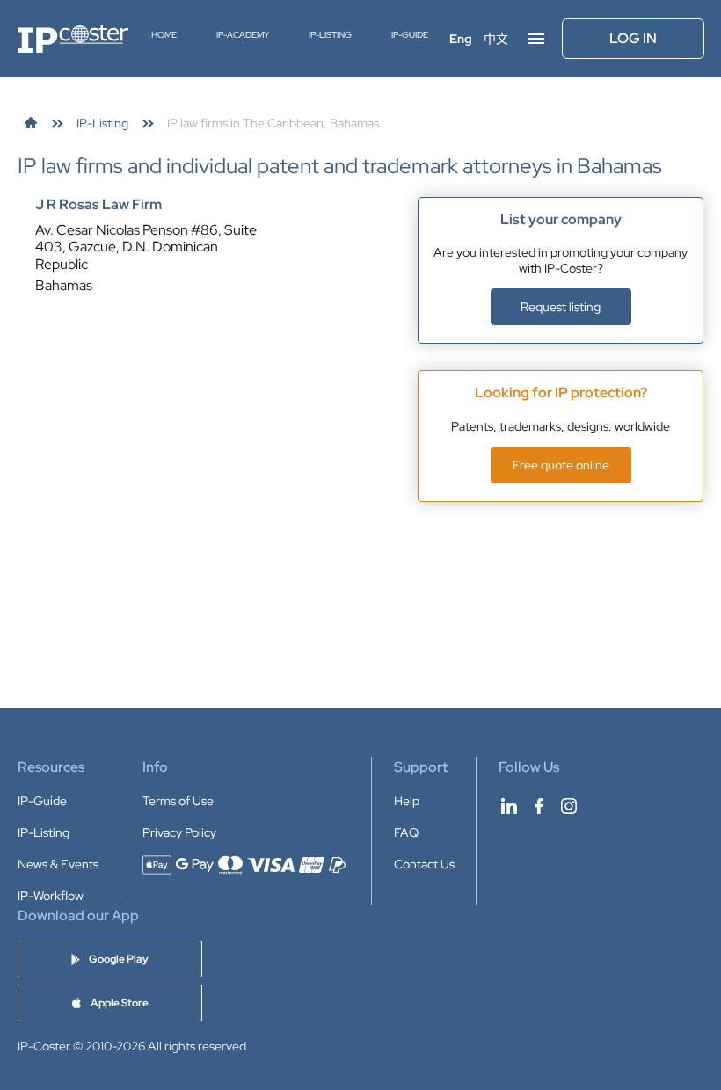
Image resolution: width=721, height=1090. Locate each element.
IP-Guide (409, 34)
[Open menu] (536, 38)
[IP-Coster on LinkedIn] (509, 806)
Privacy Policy (179, 832)
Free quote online (561, 465)
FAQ (406, 832)
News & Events (58, 864)
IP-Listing (330, 34)
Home (164, 34)
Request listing (561, 307)
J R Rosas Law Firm (98, 205)
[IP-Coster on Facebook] (539, 806)
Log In (633, 38)
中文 (496, 39)
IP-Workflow (51, 896)
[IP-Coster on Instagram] (568, 806)
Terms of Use (178, 801)
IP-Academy (242, 34)
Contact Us (424, 864)
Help (406, 801)
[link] (31, 123)
